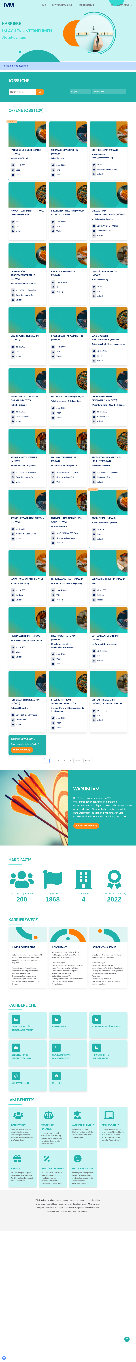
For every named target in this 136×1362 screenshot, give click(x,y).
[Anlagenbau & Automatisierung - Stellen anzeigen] (16, 1019)
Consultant (59, 947)
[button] (113, 5)
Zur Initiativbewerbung (86, 826)
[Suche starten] (40, 92)
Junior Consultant (23, 947)
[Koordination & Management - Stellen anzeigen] (56, 1048)
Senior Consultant (104, 947)
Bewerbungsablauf (62, 5)
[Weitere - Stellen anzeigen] (56, 1076)
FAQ (44, 5)
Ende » (87, 761)
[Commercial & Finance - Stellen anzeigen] (96, 1019)
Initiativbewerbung (21, 750)
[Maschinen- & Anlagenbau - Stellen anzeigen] (96, 1048)
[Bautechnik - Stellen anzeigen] (56, 1019)
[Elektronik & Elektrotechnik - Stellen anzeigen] (16, 1048)
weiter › (78, 761)
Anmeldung (124, 5)
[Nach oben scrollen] (127, 1339)
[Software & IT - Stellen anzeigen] (16, 1076)
